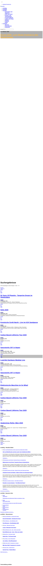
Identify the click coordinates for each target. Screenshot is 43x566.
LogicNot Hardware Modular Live (12, 360)
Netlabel (7, 20)
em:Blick (5, 9)
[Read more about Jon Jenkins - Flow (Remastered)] (9, 538)
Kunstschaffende (9, 17)
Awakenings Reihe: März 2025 (11, 423)
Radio (6, 22)
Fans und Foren (8, 14)
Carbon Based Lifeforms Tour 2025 (13, 335)
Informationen (8, 26)
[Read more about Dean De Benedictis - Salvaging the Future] (11, 516)
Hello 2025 (4, 310)
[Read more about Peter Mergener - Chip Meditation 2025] (10, 520)
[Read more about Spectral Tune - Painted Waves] (8, 547)
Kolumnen (7, 27)
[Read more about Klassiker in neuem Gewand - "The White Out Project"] (13, 480)
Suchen (1, 29)
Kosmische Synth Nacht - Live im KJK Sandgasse (19, 322)
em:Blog (5, 8)
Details (1, 304)
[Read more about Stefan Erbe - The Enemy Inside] (9, 534)
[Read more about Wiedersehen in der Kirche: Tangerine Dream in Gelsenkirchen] (14, 460)
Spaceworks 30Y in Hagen (10, 347)
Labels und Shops (9, 18)
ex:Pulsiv (5, 23)
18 (3, 288)
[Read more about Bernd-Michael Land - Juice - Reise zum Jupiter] (11, 529)
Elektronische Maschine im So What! (14, 385)
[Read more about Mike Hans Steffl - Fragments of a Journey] (11, 543)
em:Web (5, 10)
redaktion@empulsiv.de (7, 4)
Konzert (2, 287)
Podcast (7, 21)
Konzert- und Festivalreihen (8, 16)
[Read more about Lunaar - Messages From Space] (9, 525)
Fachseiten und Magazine (8, 12)
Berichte (7, 24)
